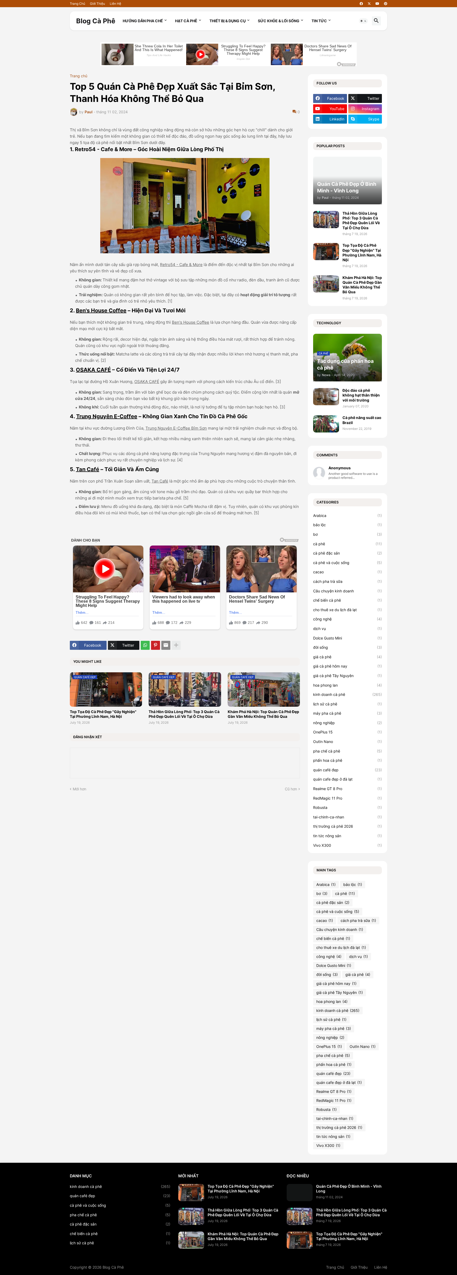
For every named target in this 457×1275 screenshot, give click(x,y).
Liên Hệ (115, 4)
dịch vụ (347, 628)
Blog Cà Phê (95, 21)
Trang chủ (78, 76)
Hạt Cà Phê (186, 21)
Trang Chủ (77, 4)
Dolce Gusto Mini (347, 638)
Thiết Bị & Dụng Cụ (227, 21)
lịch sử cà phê (347, 704)
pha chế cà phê (347, 751)
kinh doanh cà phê (347, 694)
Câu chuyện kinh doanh (347, 591)
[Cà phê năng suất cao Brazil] (326, 423)
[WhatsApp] (145, 645)
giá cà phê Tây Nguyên (347, 675)
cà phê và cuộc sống (347, 562)
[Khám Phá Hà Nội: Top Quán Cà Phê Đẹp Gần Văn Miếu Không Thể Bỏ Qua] (326, 283)
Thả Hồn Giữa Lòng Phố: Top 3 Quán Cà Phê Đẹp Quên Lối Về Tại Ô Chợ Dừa (184, 714)
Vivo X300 (347, 845)
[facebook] (361, 3)
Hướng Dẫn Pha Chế (143, 21)
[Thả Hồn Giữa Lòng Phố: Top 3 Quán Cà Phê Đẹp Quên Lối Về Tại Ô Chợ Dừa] (326, 219)
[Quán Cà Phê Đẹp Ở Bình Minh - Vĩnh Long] (300, 1192)
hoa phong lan (347, 685)
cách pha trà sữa (347, 581)
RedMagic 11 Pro (347, 798)
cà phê (347, 544)
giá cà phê (347, 657)
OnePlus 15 (347, 732)
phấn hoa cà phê (347, 760)
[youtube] (377, 3)
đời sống (347, 647)
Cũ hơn (291, 789)
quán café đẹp (347, 770)
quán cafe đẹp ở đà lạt (347, 779)
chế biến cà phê (347, 600)
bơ (347, 534)
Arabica (347, 515)
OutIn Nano (347, 741)
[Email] (165, 645)
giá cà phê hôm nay (347, 666)
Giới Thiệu (97, 4)
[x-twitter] (369, 3)
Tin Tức (319, 21)
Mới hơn (79, 789)
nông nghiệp (347, 722)
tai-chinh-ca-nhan (347, 817)
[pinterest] (385, 3)
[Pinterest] (155, 645)
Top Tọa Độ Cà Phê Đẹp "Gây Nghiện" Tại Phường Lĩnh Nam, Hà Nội (103, 714)
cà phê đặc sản (347, 553)
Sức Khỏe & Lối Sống (278, 21)
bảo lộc (347, 524)
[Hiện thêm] (176, 645)
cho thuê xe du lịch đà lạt (347, 609)
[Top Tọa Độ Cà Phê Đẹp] (191, 1192)
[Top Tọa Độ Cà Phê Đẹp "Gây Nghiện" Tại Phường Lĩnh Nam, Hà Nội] (326, 251)
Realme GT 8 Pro (347, 788)
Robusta (347, 807)
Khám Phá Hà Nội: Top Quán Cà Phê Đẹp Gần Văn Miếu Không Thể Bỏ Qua (263, 714)
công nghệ (347, 619)
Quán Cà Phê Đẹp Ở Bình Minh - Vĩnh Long (349, 1188)
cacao (347, 572)
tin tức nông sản (347, 836)
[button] (363, 21)
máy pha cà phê (347, 713)
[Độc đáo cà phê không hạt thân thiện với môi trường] (326, 396)
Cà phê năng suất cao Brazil (361, 420)
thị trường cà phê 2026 (347, 826)
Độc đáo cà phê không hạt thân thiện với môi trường (361, 395)
